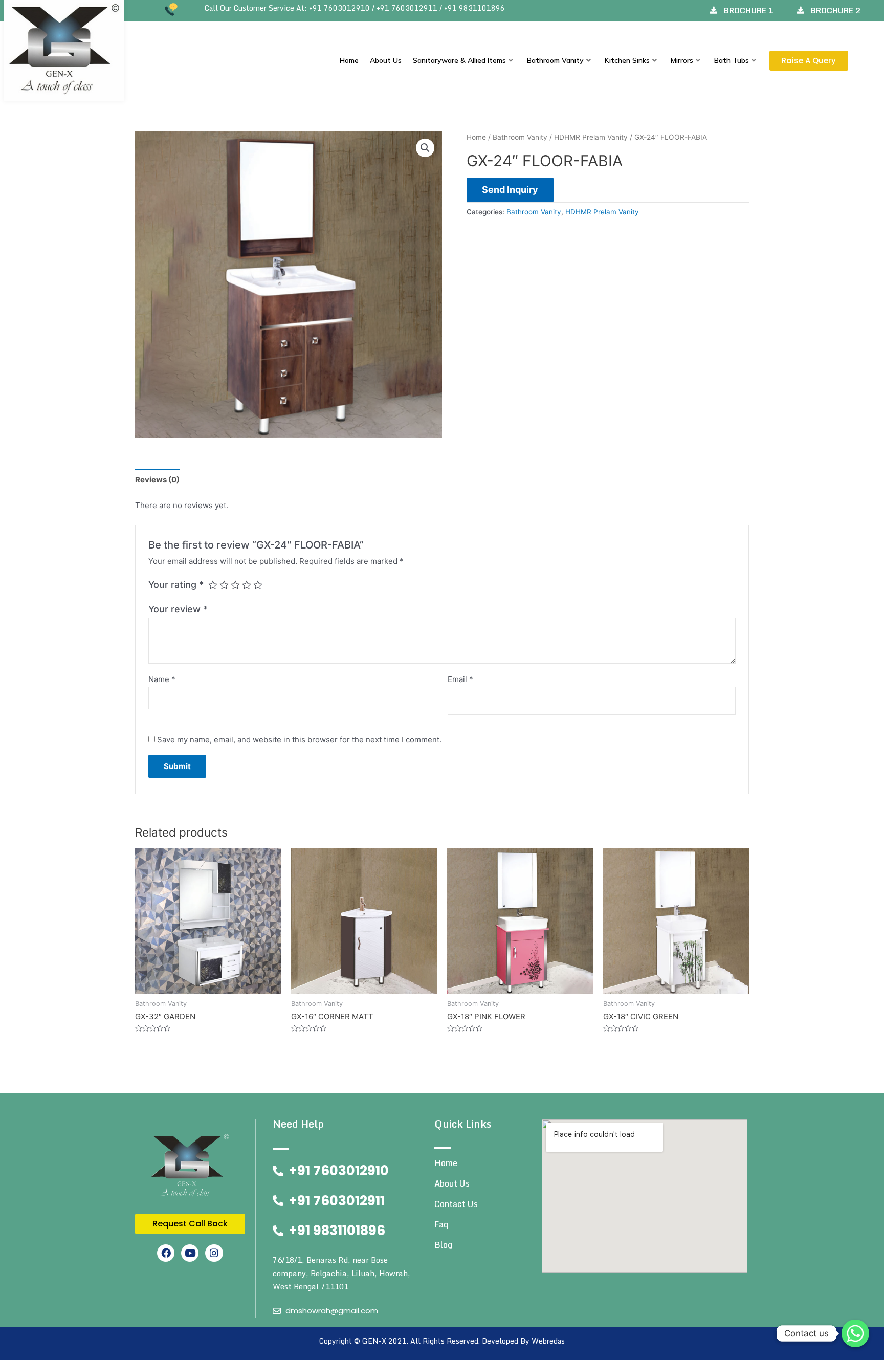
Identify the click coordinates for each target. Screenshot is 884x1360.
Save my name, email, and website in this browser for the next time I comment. (299, 739)
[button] (808, 61)
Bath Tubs (731, 60)
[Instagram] (214, 1253)
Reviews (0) (157, 480)
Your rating (176, 584)
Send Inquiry (510, 189)
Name (161, 679)
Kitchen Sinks (627, 60)
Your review (178, 609)
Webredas (548, 1341)
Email (460, 679)
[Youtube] (189, 1253)
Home (349, 60)
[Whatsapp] (855, 1333)
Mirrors (682, 60)
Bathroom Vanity (555, 60)
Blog (443, 1245)
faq (441, 1224)
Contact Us (456, 1204)
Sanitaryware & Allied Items (459, 60)
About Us (386, 60)
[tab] (157, 480)
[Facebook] (165, 1253)
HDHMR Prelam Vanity (591, 137)
